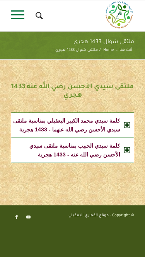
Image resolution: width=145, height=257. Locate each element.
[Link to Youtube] (28, 217)
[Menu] (20, 15)
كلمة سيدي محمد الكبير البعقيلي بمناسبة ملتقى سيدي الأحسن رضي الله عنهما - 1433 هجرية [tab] (66, 125)
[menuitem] (38, 15)
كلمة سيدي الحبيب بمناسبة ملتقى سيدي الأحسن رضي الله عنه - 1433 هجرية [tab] (74, 150)
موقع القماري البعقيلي (88, 215)
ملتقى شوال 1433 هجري (103, 42)
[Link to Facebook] (16, 217)
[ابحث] (38, 15)
